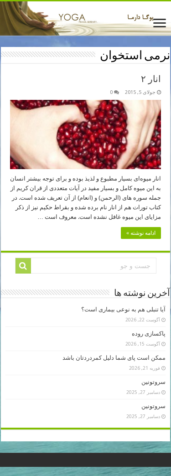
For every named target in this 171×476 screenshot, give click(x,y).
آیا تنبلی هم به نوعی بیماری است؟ (123, 309)
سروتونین (153, 381)
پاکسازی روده (149, 333)
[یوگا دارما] (85, 18)
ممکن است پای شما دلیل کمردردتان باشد (114, 357)
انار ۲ (151, 78)
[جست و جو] (23, 266)
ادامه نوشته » (140, 233)
